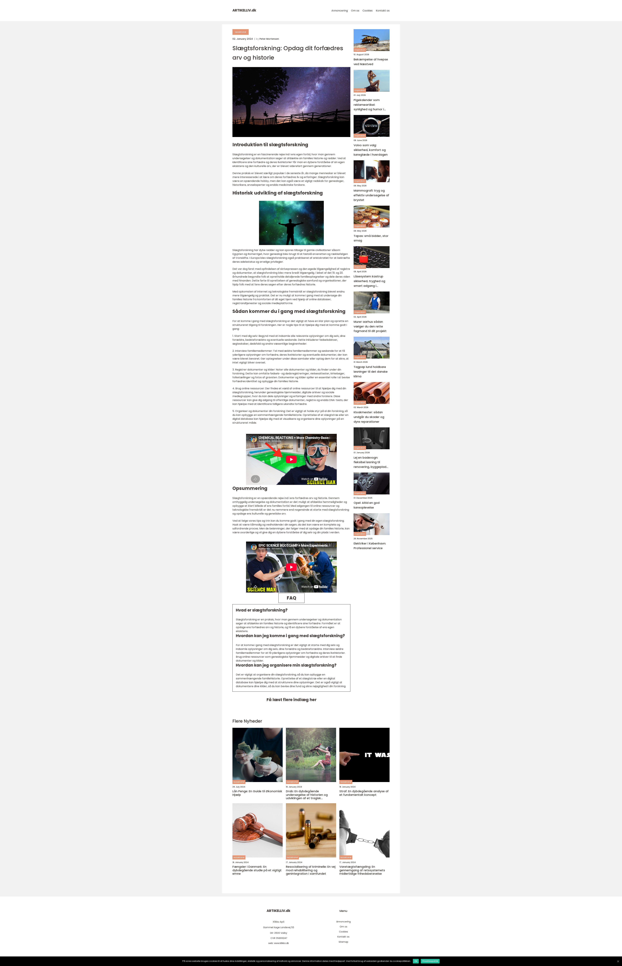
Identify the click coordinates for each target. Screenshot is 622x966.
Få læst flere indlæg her (291, 700)
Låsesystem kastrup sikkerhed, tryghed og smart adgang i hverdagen (369, 281)
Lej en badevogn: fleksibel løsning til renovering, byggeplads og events (371, 462)
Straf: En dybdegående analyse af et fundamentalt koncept (364, 792)
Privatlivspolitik (430, 961)
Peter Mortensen (269, 39)
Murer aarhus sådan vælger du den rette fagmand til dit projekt (370, 326)
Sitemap (343, 941)
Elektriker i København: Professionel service (370, 545)
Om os (355, 10)
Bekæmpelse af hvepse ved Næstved (371, 61)
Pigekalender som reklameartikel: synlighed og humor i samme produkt (369, 105)
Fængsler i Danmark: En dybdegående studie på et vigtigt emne (257, 870)
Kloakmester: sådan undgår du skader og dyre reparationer (369, 417)
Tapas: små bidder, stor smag (371, 238)
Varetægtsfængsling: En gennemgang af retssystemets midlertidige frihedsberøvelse (362, 870)
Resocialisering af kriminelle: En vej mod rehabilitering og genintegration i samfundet (310, 870)
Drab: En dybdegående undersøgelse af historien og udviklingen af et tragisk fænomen (307, 794)
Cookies (368, 10)
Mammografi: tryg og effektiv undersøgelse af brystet (371, 195)
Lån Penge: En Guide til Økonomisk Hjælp (257, 792)
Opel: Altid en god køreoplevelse (367, 505)
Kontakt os (383, 10)
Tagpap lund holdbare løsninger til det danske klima (371, 371)
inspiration (360, 49)
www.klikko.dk (281, 943)
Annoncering (339, 10)
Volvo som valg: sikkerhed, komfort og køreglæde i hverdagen (371, 150)
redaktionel (240, 32)
